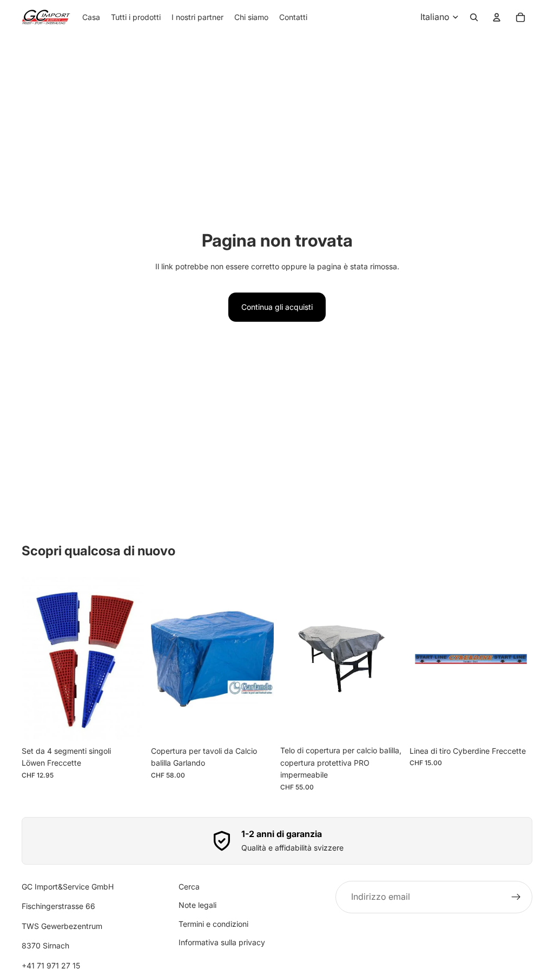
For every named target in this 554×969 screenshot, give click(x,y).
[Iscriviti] (516, 897)
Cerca (189, 886)
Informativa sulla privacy (222, 942)
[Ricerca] (474, 17)
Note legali (197, 905)
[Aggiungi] (127, 724)
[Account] (497, 17)
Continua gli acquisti (277, 306)
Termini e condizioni (213, 923)
